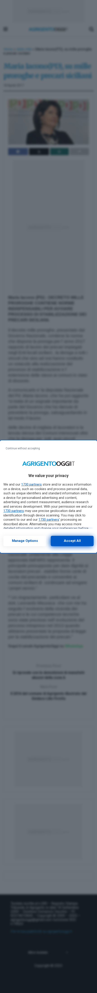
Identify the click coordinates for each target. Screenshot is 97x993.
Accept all (72, 541)
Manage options (25, 541)
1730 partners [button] (31, 484)
